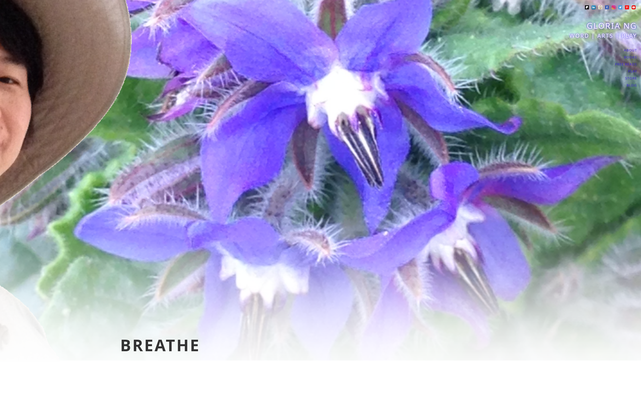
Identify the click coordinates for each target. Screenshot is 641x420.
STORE (631, 78)
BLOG (632, 85)
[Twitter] (620, 8)
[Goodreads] (600, 8)
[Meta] (607, 8)
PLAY (632, 71)
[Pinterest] (627, 8)
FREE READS (626, 64)
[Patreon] (587, 8)
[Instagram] (613, 8)
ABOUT (630, 50)
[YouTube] (633, 8)
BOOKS (630, 57)
